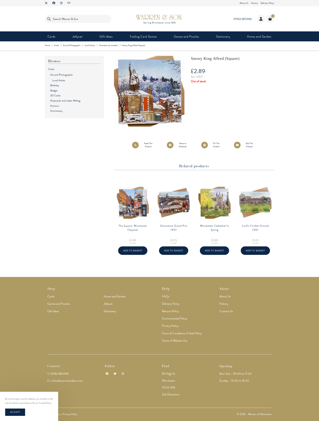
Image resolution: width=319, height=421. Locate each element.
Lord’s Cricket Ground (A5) (255, 228)
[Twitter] (115, 374)
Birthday (54, 85)
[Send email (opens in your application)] (69, 3)
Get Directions (170, 394)
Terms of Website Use (174, 340)
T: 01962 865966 (58, 373)
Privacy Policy (170, 325)
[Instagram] (123, 374)
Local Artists (58, 80)
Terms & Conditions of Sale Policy (182, 333)
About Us (244, 3)
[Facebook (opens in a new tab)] (54, 3)
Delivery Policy (267, 3)
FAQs (165, 296)
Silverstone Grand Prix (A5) (173, 228)
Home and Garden (115, 296)
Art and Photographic (61, 75)
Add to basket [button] (132, 250)
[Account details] (261, 19)
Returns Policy (170, 311)
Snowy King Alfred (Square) (133, 45)
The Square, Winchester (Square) (133, 228)
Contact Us (226, 311)
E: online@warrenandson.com (65, 380)
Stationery (110, 311)
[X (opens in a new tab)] (47, 3)
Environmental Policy (174, 318)
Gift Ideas (53, 311)
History (254, 3)
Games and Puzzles (58, 303)
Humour (54, 106)
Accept (15, 412)
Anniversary (56, 111)
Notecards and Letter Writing (65, 101)
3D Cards (55, 96)
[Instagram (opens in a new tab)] (61, 3)
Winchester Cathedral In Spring (214, 228)
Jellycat (108, 303)
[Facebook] (107, 374)
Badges (54, 91)
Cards (51, 69)
